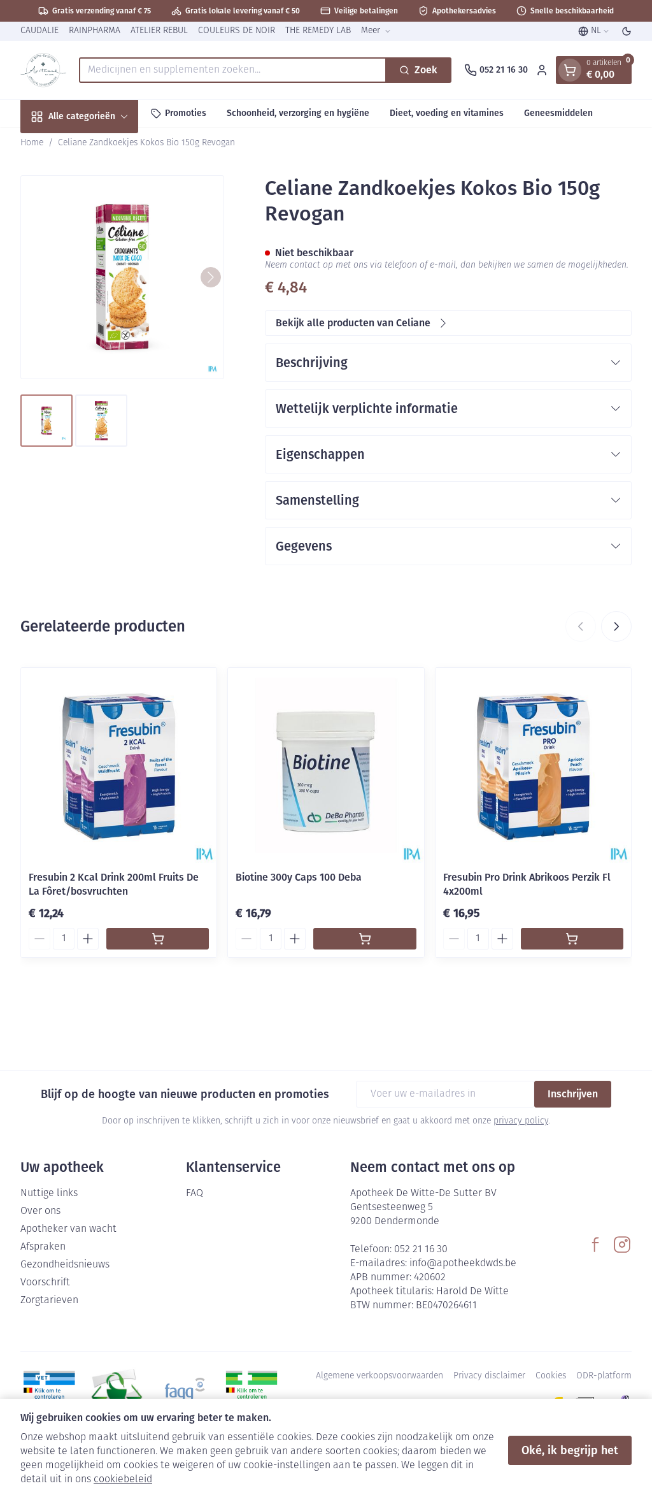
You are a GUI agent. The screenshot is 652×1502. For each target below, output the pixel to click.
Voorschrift (45, 1283)
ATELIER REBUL (159, 31)
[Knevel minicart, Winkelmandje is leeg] (569, 70)
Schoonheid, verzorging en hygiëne (298, 113)
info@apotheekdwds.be (462, 1264)
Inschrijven (573, 1094)
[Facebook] (595, 1244)
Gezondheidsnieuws (65, 1265)
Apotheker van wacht (68, 1229)
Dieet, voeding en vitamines (447, 113)
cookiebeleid (123, 1480)
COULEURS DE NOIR (236, 31)
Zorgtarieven (49, 1301)
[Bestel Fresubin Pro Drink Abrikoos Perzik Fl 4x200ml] (572, 939)
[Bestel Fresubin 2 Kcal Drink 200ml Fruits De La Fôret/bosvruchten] (157, 939)
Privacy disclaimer (489, 1376)
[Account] (541, 70)
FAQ (194, 1193)
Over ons (40, 1211)
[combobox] (232, 70)
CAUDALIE (39, 31)
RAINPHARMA (94, 31)
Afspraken (43, 1247)
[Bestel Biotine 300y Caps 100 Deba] (364, 939)
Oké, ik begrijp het (569, 1450)
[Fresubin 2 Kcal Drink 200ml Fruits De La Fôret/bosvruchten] (118, 765)
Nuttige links (49, 1193)
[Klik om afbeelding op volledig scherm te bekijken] (122, 277)
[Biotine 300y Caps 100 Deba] (325, 765)
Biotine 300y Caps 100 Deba (299, 877)
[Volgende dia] (616, 626)
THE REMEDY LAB (318, 31)
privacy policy (520, 1121)
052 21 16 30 (421, 1250)
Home (31, 143)
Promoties (185, 113)
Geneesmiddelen (558, 113)
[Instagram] (622, 1244)
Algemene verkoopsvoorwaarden (379, 1376)
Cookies (550, 1376)
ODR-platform (604, 1376)
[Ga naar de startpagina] (43, 70)
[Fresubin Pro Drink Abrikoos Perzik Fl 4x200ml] (533, 765)
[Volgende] (211, 277)
